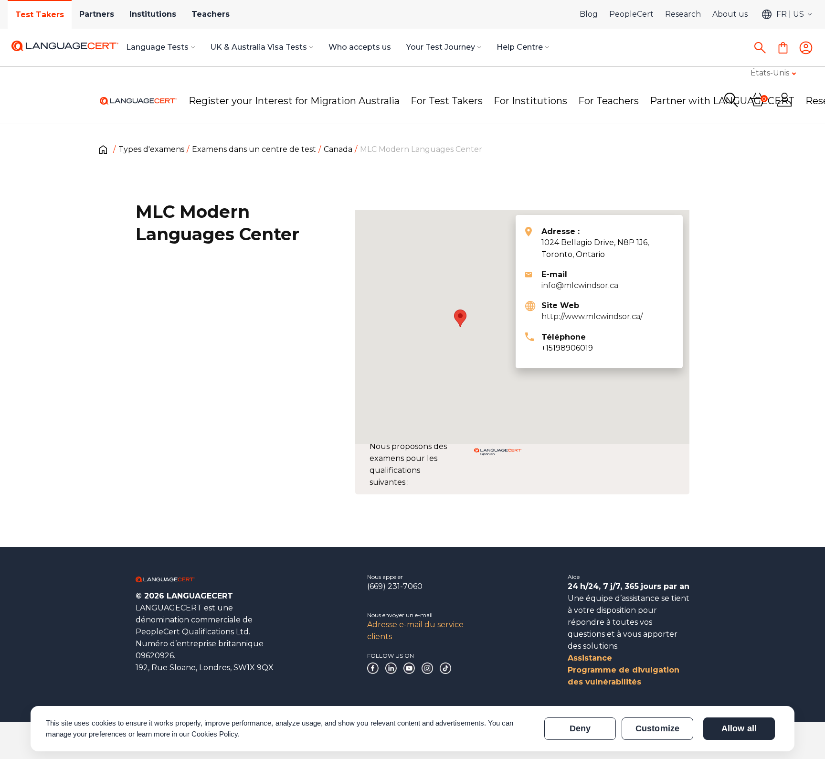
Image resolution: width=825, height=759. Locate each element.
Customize (657, 728)
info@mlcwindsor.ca (579, 285)
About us (730, 14)
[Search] (760, 47)
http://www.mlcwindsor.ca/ (592, 316)
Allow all (738, 728)
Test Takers (39, 14)
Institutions (152, 14)
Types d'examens (151, 149)
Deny (580, 728)
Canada (338, 149)
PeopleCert (631, 14)
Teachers (210, 14)
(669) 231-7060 (395, 586)
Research (683, 14)
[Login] (806, 47)
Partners (96, 14)
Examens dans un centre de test (254, 149)
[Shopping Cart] (783, 47)
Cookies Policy (214, 734)
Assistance (590, 658)
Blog (589, 14)
